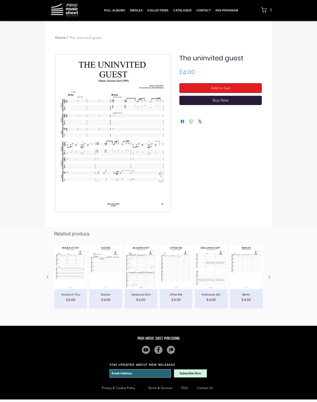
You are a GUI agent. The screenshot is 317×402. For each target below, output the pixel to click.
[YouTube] (146, 350)
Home (60, 37)
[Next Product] (269, 277)
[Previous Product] (47, 277)
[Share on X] (200, 121)
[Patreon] (171, 350)
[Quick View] (70, 267)
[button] (268, 10)
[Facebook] (158, 350)
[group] (158, 277)
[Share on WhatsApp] (191, 121)
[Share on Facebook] (182, 121)
